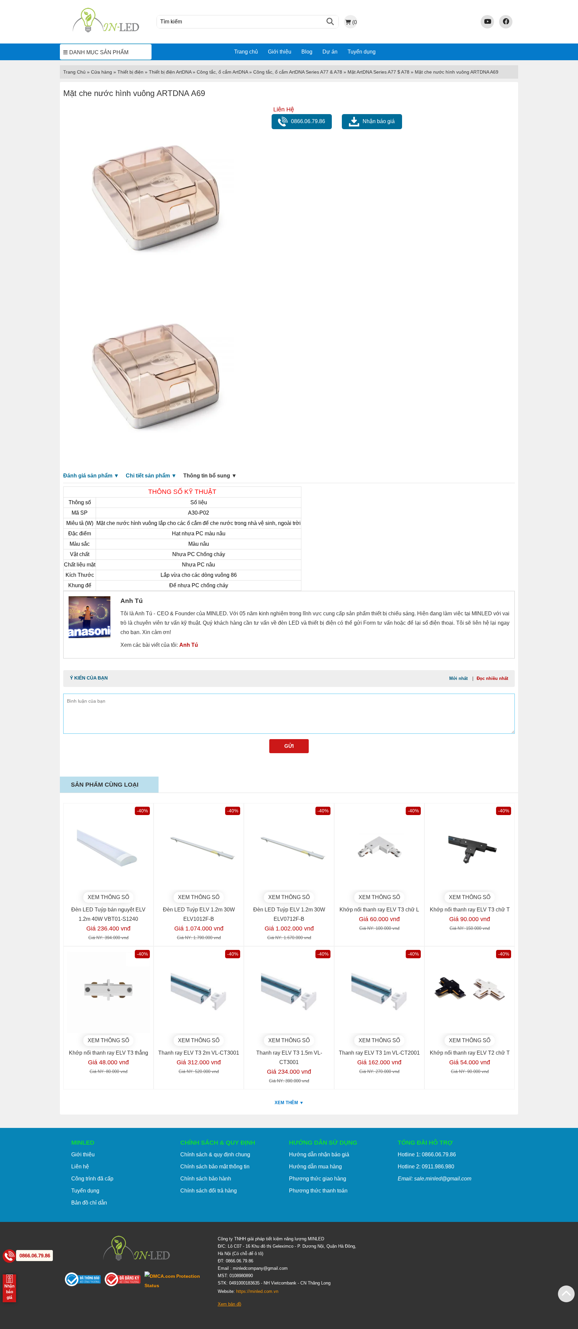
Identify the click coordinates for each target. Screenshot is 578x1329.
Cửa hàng (101, 72)
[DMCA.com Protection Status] (176, 1280)
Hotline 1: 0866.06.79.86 (427, 1154)
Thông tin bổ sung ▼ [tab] (210, 475)
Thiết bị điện (130, 72)
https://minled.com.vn (257, 1291)
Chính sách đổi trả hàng (208, 1190)
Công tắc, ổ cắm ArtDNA (222, 72)
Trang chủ (246, 52)
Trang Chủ (74, 72)
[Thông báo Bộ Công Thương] (85, 1280)
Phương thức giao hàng (317, 1178)
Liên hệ (80, 1166)
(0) (354, 22)
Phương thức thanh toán (318, 1190)
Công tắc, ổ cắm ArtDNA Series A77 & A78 (297, 72)
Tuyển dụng (362, 52)
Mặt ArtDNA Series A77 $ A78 (378, 72)
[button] (566, 1294)
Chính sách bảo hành (205, 1178)
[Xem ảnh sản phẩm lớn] (157, 194)
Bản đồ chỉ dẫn (89, 1203)
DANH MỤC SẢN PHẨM (98, 52)
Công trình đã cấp (92, 1178)
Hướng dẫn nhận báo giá (319, 1154)
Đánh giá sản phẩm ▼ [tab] (91, 475)
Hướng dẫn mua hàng (315, 1166)
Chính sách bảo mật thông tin (215, 1166)
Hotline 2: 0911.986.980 (426, 1166)
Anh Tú (188, 645)
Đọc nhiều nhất (492, 678)
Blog (306, 52)
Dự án (330, 52)
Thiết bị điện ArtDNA (170, 72)
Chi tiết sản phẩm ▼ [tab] (151, 475)
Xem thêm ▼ (289, 1102)
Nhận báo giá (379, 121)
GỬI (289, 746)
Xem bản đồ (229, 1304)
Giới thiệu (279, 52)
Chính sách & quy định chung (215, 1154)
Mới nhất (458, 678)
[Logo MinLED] (105, 31)
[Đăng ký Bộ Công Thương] (124, 1280)
